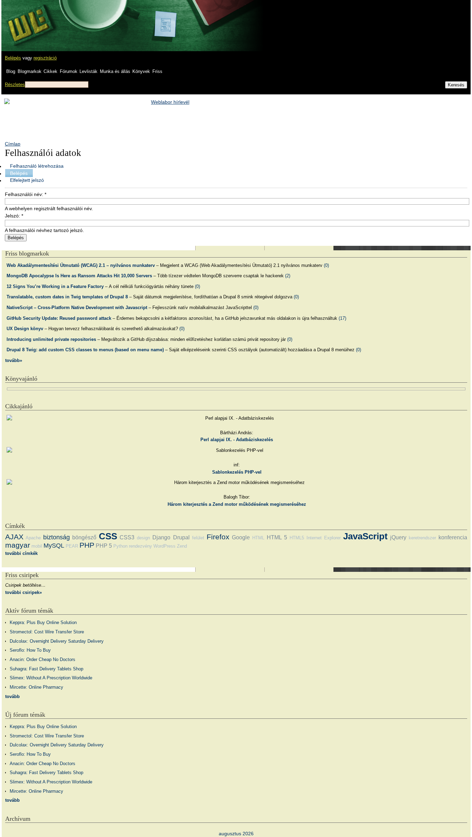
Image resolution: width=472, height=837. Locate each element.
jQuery (398, 537)
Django (161, 537)
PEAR (72, 546)
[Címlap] (28, 19)
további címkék (21, 553)
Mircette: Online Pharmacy (36, 687)
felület (198, 537)
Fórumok (68, 71)
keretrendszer (422, 537)
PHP (86, 545)
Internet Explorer (323, 537)
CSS (108, 536)
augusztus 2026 (236, 833)
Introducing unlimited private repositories (51, 339)
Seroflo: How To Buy (30, 650)
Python (120, 546)
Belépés (13, 58)
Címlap (12, 144)
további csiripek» (23, 592)
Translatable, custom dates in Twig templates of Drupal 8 (67, 296)
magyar (17, 545)
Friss (157, 71)
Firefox (218, 537)
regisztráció (45, 58)
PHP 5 (104, 546)
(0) (326, 265)
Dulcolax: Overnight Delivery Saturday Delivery (57, 641)
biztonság (56, 537)
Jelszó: (14, 215)
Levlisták (88, 71)
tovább (12, 696)
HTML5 (297, 537)
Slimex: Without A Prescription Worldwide (51, 677)
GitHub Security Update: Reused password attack (59, 318)
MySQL (54, 545)
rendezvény (140, 546)
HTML (258, 537)
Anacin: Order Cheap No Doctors (42, 659)
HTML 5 (277, 537)
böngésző (84, 537)
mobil (36, 546)
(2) (287, 275)
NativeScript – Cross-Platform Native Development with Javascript (77, 307)
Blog (10, 71)
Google (241, 537)
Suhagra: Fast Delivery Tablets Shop (46, 668)
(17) (342, 318)
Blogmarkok (29, 71)
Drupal (181, 537)
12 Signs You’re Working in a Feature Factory (55, 286)
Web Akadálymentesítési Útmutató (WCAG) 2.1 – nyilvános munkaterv (81, 265)
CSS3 (127, 537)
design (143, 537)
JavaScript (365, 536)
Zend (182, 546)
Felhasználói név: (25, 194)
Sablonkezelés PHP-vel (237, 472)
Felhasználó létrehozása (37, 166)
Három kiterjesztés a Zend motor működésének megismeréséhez (237, 504)
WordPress (164, 546)
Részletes (15, 84)
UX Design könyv (25, 328)
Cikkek (50, 71)
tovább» (13, 360)
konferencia (452, 537)
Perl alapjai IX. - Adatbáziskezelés (236, 439)
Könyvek (141, 71)
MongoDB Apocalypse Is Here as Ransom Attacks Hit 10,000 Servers (79, 275)
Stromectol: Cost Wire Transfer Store (47, 631)
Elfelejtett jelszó (27, 180)
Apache (33, 537)
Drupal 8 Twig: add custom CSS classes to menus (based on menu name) (85, 349)
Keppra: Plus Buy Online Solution (43, 622)
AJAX (14, 537)
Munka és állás (115, 71)
